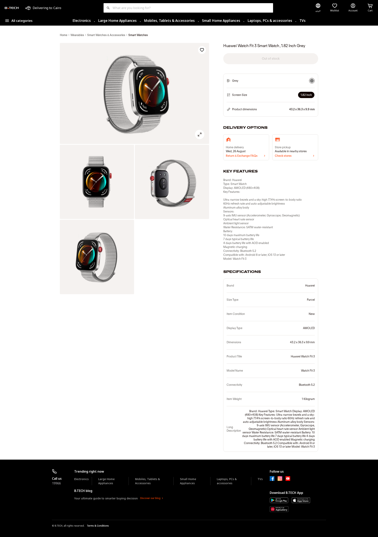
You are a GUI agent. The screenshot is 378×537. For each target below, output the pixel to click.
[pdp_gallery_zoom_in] (134, 93)
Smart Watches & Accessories (106, 35)
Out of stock (271, 58)
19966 (56, 483)
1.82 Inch (306, 94)
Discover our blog (150, 498)
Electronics (81, 20)
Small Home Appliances (221, 20)
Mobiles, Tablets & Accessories (169, 20)
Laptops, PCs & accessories (269, 20)
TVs (302, 20)
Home (63, 35)
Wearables (77, 35)
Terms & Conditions (98, 525)
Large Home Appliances (117, 20)
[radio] (312, 81)
